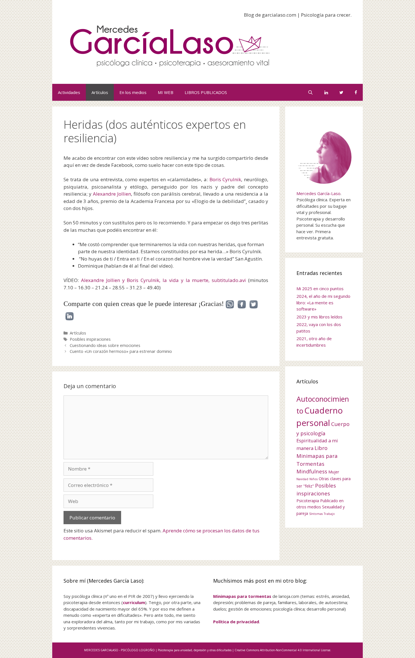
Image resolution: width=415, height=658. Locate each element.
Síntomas (316, 514)
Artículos (99, 92)
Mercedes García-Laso (318, 193)
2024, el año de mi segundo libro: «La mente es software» (323, 302)
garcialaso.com (279, 15)
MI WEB (165, 92)
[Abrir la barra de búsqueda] (310, 92)
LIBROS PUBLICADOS (206, 92)
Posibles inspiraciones (90, 339)
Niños (313, 479)
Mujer (333, 472)
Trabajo (329, 514)
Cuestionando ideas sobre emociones (105, 345)
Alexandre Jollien (112, 194)
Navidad (302, 479)
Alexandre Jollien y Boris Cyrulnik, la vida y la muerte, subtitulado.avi (163, 280)
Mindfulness (311, 471)
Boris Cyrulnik (225, 179)
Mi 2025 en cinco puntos (320, 288)
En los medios (133, 92)
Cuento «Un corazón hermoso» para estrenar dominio (121, 351)
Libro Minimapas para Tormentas (317, 455)
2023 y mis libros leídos (319, 317)
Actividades (69, 92)
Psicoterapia (307, 500)
